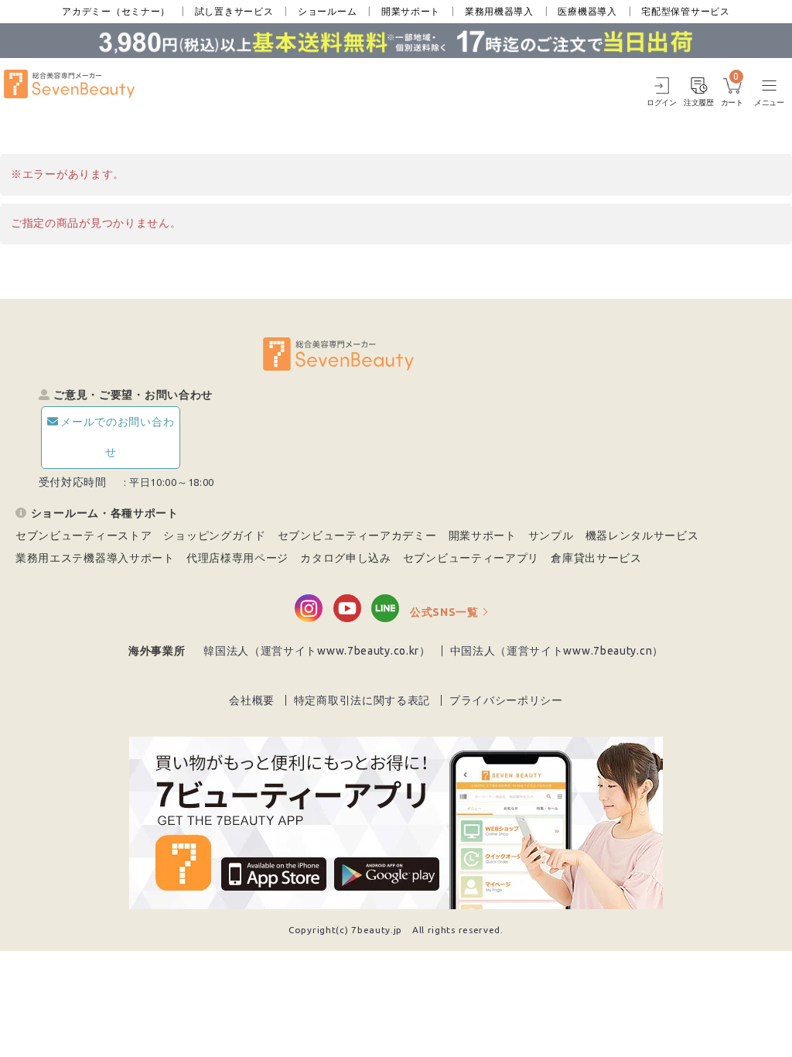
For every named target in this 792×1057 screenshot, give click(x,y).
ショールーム (327, 11)
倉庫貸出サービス (596, 558)
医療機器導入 (587, 11)
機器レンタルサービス (642, 535)
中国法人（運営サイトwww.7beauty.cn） (557, 651)
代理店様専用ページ (237, 558)
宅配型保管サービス (685, 11)
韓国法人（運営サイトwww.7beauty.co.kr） (317, 651)
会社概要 (252, 700)
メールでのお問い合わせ (117, 437)
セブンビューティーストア (83, 535)
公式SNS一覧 (444, 612)
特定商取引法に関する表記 (362, 700)
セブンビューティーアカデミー (357, 535)
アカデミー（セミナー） (116, 11)
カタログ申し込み (345, 558)
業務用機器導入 (499, 11)
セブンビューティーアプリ (471, 558)
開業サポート (410, 11)
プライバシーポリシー (506, 700)
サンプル (551, 535)
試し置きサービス (234, 11)
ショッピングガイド (214, 535)
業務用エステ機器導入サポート (95, 558)
